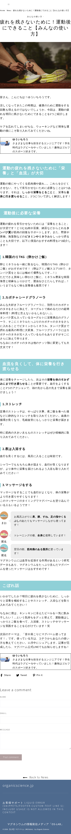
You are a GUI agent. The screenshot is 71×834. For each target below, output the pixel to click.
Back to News (38, 777)
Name (3, 697)
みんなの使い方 (34, 16)
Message (5, 730)
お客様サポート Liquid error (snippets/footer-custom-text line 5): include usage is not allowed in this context (33, 807)
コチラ (43, 638)
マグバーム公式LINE (26, 647)
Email (3, 713)
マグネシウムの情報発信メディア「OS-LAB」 (35, 824)
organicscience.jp (18, 785)
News (9, 10)
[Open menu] (8, 4)
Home (2, 10)
